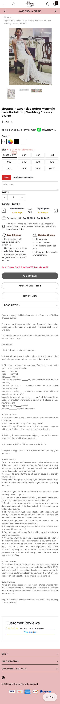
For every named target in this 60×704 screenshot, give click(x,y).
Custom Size (9, 155)
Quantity (5, 192)
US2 (38, 155)
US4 (52, 155)
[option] (30, 11)
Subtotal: (6, 204)
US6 (9, 162)
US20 (51, 168)
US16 (24, 168)
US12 (51, 162)
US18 (38, 168)
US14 (9, 168)
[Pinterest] (3, 678)
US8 (24, 162)
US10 (38, 162)
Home (6, 17)
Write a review (30, 632)
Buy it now (30, 296)
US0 (24, 155)
